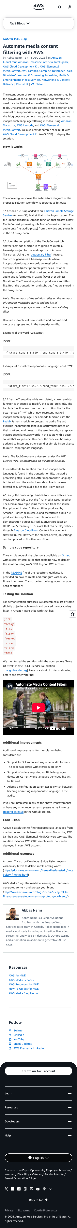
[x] (6, 1189)
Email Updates (22, 1043)
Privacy (9, 1210)
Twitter (17, 1030)
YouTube (18, 1039)
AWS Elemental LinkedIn (28, 1048)
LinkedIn (18, 1034)
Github (66, 555)
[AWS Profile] (70, 7)
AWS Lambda (25, 125)
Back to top (36, 1200)
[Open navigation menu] (6, 7)
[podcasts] (44, 1189)
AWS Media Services (21, 980)
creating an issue (13, 811)
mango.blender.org (15, 670)
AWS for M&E (17, 975)
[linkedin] (19, 1189)
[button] (20, 23)
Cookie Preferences (45, 1210)
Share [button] (39, 84)
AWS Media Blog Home (23, 993)
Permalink (22, 84)
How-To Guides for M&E (24, 988)
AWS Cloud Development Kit (20, 134)
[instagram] (25, 1189)
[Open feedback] (72, 614)
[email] (50, 1189)
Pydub (7, 421)
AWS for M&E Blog (15, 38)
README (16, 572)
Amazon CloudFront (26, 530)
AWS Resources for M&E (24, 984)
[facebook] (12, 1189)
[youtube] (37, 1189)
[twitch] (31, 1189)
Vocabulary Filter (41, 254)
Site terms (23, 1210)
